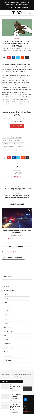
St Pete (6, 339)
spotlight (6, 149)
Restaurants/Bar (9, 331)
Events (25, 4)
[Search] (24, 12)
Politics (6, 323)
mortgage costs (8, 146)
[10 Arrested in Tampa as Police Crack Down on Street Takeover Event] (17, 218)
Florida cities (19, 140)
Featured (6, 298)
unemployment (23, 149)
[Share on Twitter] (18, 57)
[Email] (15, 7)
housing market (18, 143)
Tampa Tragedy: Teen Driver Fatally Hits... (15, 396)
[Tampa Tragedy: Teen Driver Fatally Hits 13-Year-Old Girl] (5, 396)
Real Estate (7, 327)
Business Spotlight (9, 290)
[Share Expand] (27, 57)
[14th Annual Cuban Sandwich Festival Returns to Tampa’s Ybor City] (5, 406)
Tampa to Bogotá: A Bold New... (15, 386)
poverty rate (19, 146)
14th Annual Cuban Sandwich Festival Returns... (15, 407)
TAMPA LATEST (27, 411)
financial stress (7, 140)
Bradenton (6, 137)
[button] (3, 223)
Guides (6, 302)
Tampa (13, 149)
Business (6, 286)
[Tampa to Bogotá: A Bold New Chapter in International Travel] (5, 386)
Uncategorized (8, 356)
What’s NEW (7, 360)
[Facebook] (6, 7)
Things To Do (8, 348)
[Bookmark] (27, 13)
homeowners (7, 143)
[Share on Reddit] (22, 57)
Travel (6, 352)
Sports (6, 335)
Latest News (10, 4)
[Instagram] (11, 7)
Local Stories (7, 311)
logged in (12, 252)
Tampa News (7, 343)
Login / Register (17, 126)
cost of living (17, 137)
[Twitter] (8, 7)
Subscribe (19, 4)
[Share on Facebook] (13, 57)
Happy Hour (7, 306)
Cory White (9, 48)
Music (5, 315)
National (6, 319)
